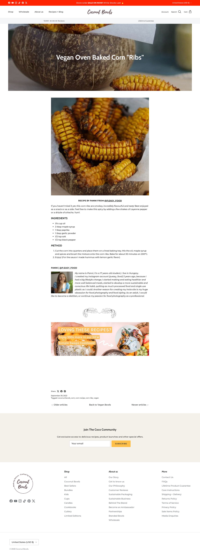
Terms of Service (170, 503)
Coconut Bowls (72, 481)
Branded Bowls (116, 515)
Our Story (114, 477)
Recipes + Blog (56, 12)
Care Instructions (171, 490)
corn (73, 398)
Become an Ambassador (121, 507)
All (65, 477)
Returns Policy (169, 498)
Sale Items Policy (170, 511)
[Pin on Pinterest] (65, 391)
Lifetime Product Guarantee (176, 485)
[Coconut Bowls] (100, 11)
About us (39, 12)
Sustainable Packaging (120, 494)
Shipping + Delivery (171, 494)
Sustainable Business (119, 498)
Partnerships (115, 511)
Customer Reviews (118, 490)
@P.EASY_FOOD (113, 200)
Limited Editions (72, 515)
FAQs (164, 481)
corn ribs (89, 398)
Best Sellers (70, 485)
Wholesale (24, 12)
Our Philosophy (117, 485)
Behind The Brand (118, 503)
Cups (67, 498)
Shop (10, 12)
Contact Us (167, 477)
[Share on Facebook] (61, 391)
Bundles (68, 490)
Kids (66, 494)
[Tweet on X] (58, 391)
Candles (68, 503)
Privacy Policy (169, 507)
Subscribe (121, 444)
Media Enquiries (170, 515)
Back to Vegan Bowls (100, 404)
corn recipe (80, 398)
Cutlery (68, 511)
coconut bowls (64, 398)
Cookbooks (70, 507)
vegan (96, 398)
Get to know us (116, 481)
